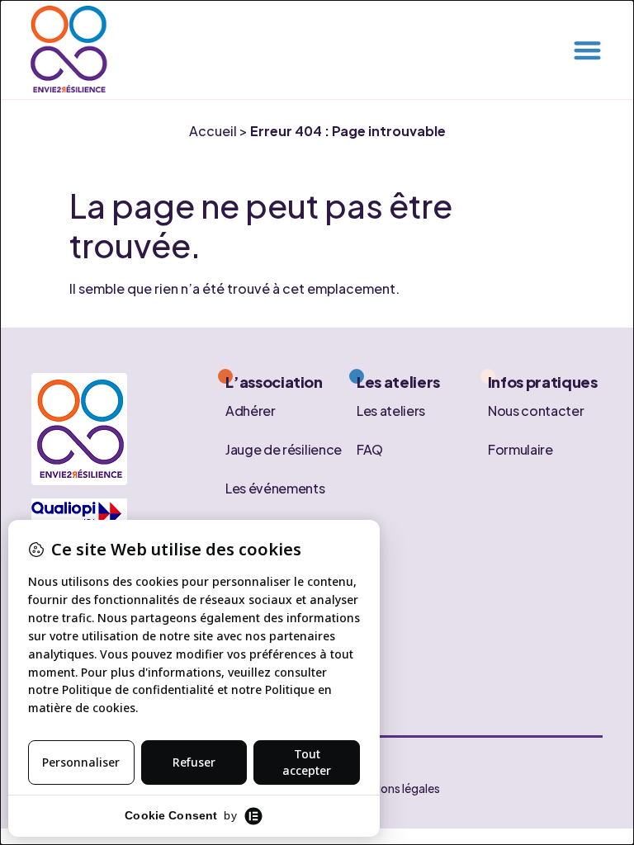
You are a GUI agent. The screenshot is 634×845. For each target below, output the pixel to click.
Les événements (275, 487)
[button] (587, 50)
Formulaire (520, 448)
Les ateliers (391, 409)
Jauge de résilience (283, 448)
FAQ (370, 448)
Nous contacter (536, 409)
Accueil (213, 130)
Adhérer (250, 409)
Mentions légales (395, 788)
